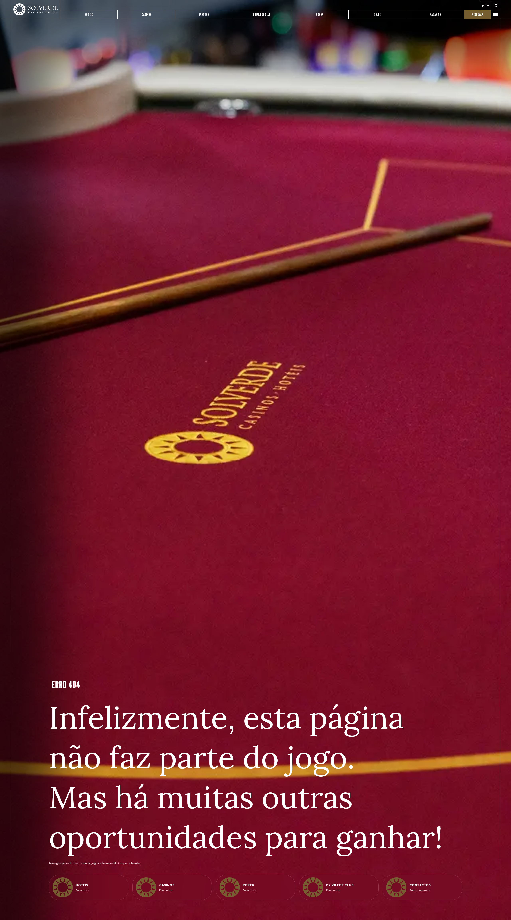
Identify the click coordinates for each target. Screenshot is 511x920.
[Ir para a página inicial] (35, 9)
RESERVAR (477, 14)
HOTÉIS (89, 14)
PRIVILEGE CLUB (262, 14)
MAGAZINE (435, 14)
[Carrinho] (495, 5)
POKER (319, 14)
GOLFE (377, 14)
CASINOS (146, 14)
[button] (495, 14)
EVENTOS (204, 14)
